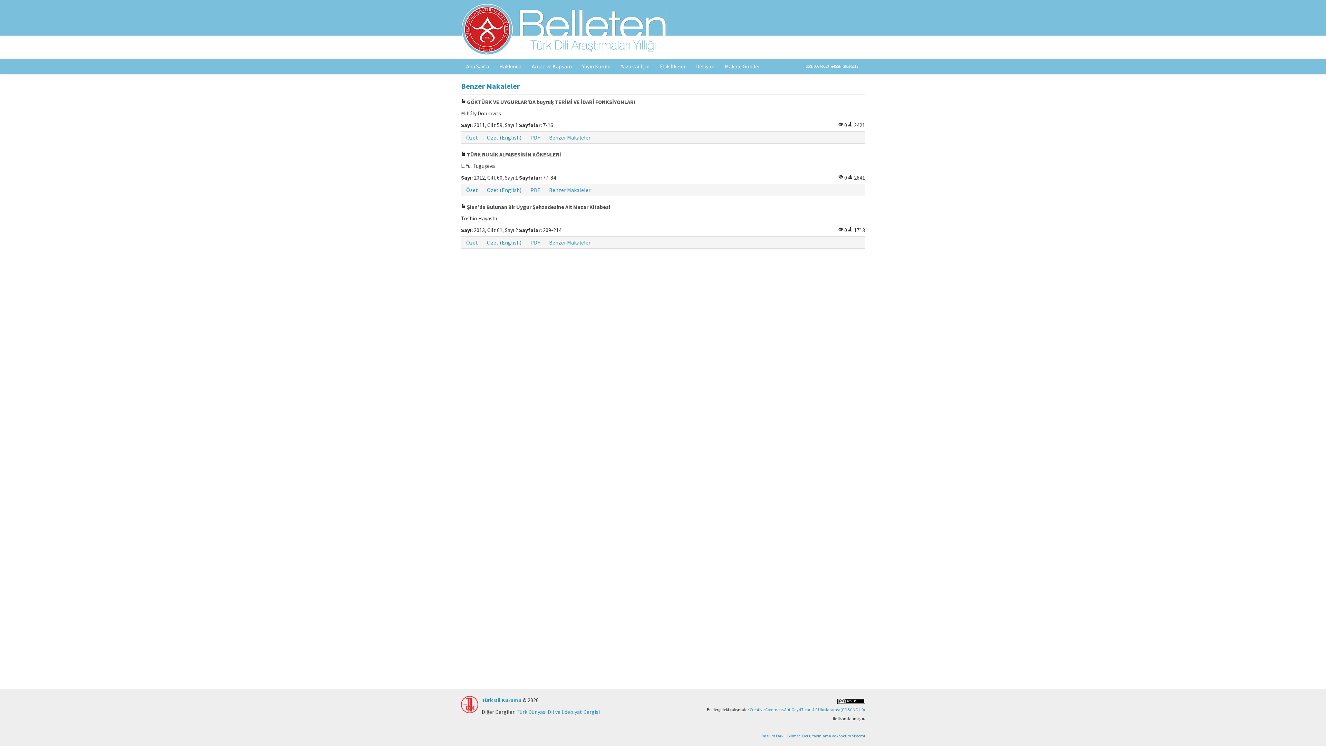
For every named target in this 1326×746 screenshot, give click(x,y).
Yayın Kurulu (596, 66)
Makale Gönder (742, 66)
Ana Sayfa (477, 66)
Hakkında (510, 66)
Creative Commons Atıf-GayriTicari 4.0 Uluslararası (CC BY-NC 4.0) (807, 709)
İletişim (705, 66)
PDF (535, 137)
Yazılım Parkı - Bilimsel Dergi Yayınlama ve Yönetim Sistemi (813, 735)
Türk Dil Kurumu (501, 700)
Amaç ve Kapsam (552, 66)
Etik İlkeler (673, 66)
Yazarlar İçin (635, 66)
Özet (472, 137)
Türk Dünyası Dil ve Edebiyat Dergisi (558, 711)
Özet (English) (504, 137)
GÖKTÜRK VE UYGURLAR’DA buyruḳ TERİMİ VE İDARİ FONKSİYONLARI (550, 101)
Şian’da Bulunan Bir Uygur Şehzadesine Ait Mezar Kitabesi (538, 206)
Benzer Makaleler (569, 137)
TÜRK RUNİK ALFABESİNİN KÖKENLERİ (513, 154)
